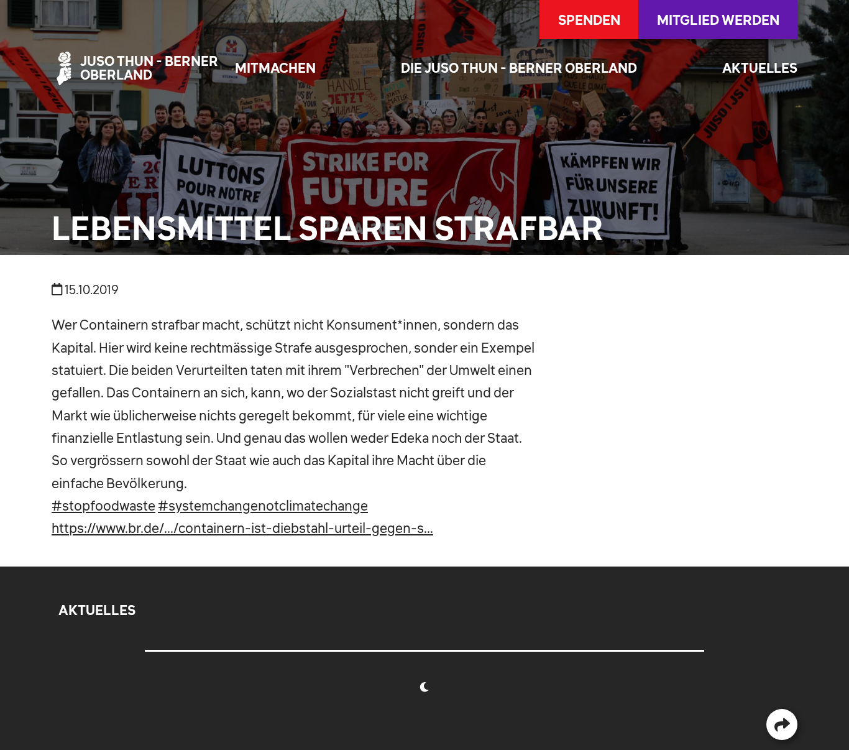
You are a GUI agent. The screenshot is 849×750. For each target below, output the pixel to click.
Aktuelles (759, 68)
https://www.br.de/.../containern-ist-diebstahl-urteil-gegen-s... (242, 528)
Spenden (589, 20)
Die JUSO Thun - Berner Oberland (519, 68)
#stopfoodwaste (103, 505)
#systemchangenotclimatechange (263, 505)
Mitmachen (275, 68)
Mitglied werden (718, 20)
